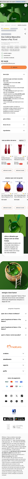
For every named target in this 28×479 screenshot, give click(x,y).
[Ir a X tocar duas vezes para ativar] (16, 396)
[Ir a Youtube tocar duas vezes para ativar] (6, 401)
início (2, 25)
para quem (14, 25)
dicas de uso (6, 124)
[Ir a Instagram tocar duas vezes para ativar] (11, 396)
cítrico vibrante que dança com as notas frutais (11, 238)
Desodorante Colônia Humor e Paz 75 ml (10, 42)
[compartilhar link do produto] (25, 33)
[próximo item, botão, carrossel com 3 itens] (24, 1)
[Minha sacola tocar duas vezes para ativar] (25, 5)
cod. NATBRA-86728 (5, 44)
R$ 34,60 (16, 162)
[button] (25, 29)
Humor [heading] (3, 156)
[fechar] (26, 2)
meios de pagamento (14, 378)
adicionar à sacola (7, 170)
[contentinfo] (11, 156)
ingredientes (6, 130)
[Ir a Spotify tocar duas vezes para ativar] (16, 401)
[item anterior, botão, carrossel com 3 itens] (4, 14)
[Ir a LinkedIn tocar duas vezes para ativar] (22, 401)
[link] (7, 159)
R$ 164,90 (4, 61)
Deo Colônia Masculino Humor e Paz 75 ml (10, 38)
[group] (12, 1)
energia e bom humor (9, 293)
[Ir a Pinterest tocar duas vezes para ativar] (11, 401)
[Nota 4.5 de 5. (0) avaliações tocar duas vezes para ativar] (14, 28)
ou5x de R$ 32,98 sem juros (8, 63)
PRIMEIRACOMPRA (20, 1)
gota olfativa (6, 119)
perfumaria (7, 25)
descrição (6, 74)
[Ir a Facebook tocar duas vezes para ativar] (6, 396)
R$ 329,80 (4, 162)
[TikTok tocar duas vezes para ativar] (22, 396)
